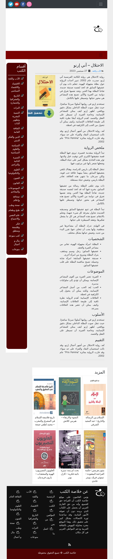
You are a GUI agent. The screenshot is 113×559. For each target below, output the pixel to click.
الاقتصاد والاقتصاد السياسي (15, 87)
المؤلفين (50, 515)
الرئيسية (51, 496)
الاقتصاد (34, 505)
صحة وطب (14, 205)
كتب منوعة (14, 235)
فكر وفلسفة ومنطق (16, 227)
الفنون (17, 178)
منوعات (16, 249)
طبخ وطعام (14, 210)
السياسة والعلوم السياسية (15, 149)
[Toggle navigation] (101, 4)
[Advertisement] (39, 28)
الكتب (52, 505)
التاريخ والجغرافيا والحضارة (15, 99)
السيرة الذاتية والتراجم (15, 161)
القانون (16, 183)
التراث (17, 107)
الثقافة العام (15, 496)
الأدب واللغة (96, 71)
